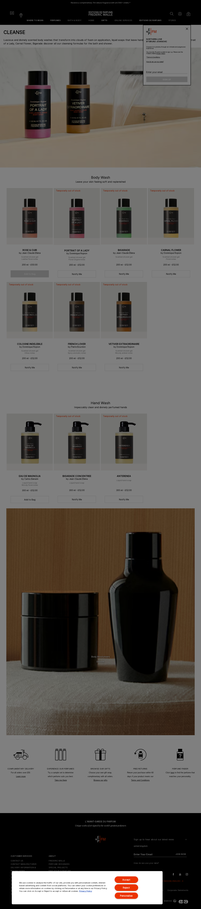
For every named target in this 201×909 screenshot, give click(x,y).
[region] (87, 887)
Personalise (126, 895)
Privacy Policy (85, 891)
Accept (126, 879)
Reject (126, 887)
